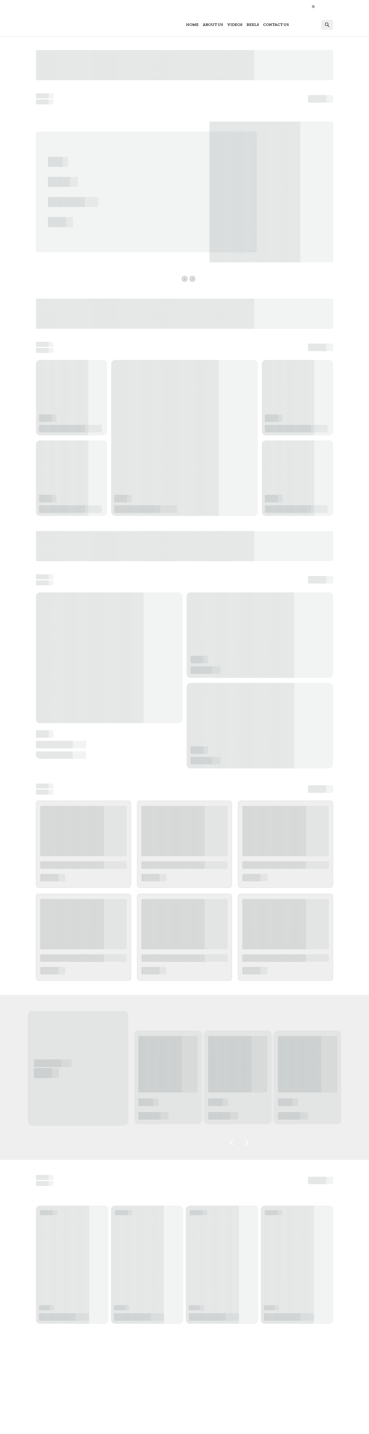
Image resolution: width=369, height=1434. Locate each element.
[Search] (327, 25)
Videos (234, 24)
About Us (213, 24)
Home (192, 24)
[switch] (316, 6)
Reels (253, 24)
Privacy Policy (320, 1424)
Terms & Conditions (285, 1424)
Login (311, 24)
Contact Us (276, 24)
